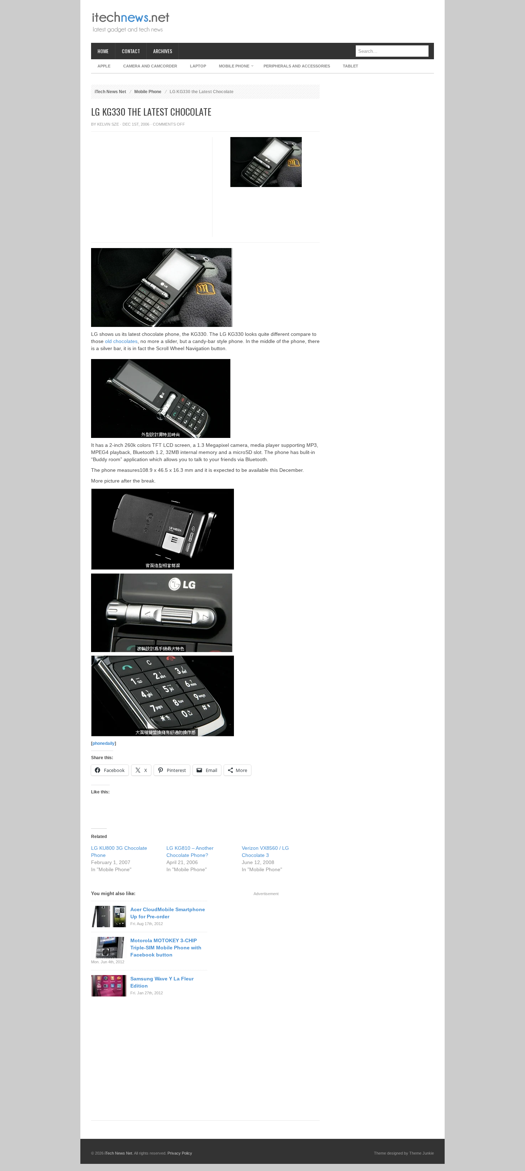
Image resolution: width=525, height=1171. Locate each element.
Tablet (350, 66)
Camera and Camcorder (150, 66)
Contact (131, 51)
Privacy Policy (180, 1153)
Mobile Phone (230, 67)
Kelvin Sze (108, 124)
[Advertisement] (304, 21)
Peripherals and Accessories (297, 66)
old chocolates (121, 341)
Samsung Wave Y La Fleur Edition (162, 982)
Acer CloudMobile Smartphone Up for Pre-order (167, 913)
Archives (162, 51)
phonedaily (103, 743)
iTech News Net (110, 91)
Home (103, 51)
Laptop (198, 66)
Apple (104, 66)
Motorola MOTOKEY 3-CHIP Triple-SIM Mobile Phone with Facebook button (165, 948)
